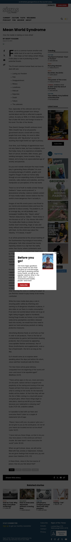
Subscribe (24, 285)
